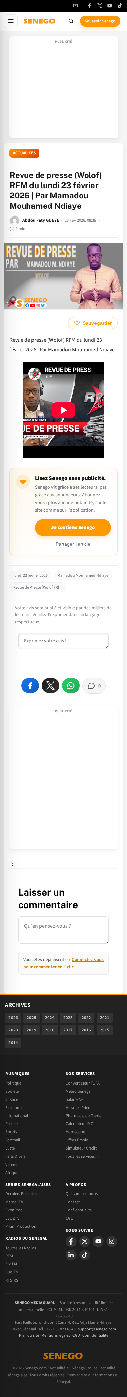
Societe (12, 1091)
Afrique (11, 1173)
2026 (13, 1018)
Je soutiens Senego (73, 527)
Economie (14, 1108)
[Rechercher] (71, 21)
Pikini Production (20, 1226)
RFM (9, 1256)
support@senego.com (97, 1329)
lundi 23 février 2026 (30, 575)
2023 (68, 1018)
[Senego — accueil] (40, 21)
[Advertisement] (63, 89)
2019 (31, 1030)
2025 (31, 1018)
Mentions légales (55, 1335)
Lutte (10, 1148)
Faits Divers (15, 1156)
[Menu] (11, 21)
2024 (50, 1018)
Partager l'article (73, 544)
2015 (104, 1030)
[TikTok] (120, 6)
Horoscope (75, 1132)
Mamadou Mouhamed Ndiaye (82, 575)
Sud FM (12, 1272)
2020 (13, 1030)
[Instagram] (111, 1241)
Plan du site (29, 1335)
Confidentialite (79, 1210)
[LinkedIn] (71, 1255)
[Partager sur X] (50, 685)
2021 (104, 1018)
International (16, 1116)
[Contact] (75, 6)
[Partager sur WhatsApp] (71, 685)
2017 (68, 1030)
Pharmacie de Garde (83, 1116)
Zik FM (11, 1264)
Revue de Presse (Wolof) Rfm (38, 587)
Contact (73, 1202)
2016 (86, 1030)
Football (12, 1140)
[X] (84, 1241)
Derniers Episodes (21, 1194)
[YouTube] (109, 6)
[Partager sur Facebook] (30, 685)
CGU (69, 1218)
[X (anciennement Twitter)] (99, 6)
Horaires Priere (78, 1108)
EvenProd (14, 1210)
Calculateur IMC (79, 1124)
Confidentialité (95, 1335)
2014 (13, 1043)
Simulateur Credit (81, 1148)
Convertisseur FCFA (83, 1083)
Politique (13, 1083)
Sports (11, 1132)
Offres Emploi (77, 1140)
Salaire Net (75, 1099)
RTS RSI (12, 1280)
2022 (86, 1018)
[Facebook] (89, 6)
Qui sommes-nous (82, 1194)
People (11, 1124)
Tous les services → (83, 1156)
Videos (11, 1164)
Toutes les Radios (20, 1248)
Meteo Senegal (78, 1091)
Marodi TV (14, 1202)
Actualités (24, 153)
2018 (50, 1030)
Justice (11, 1099)
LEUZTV (12, 1218)
